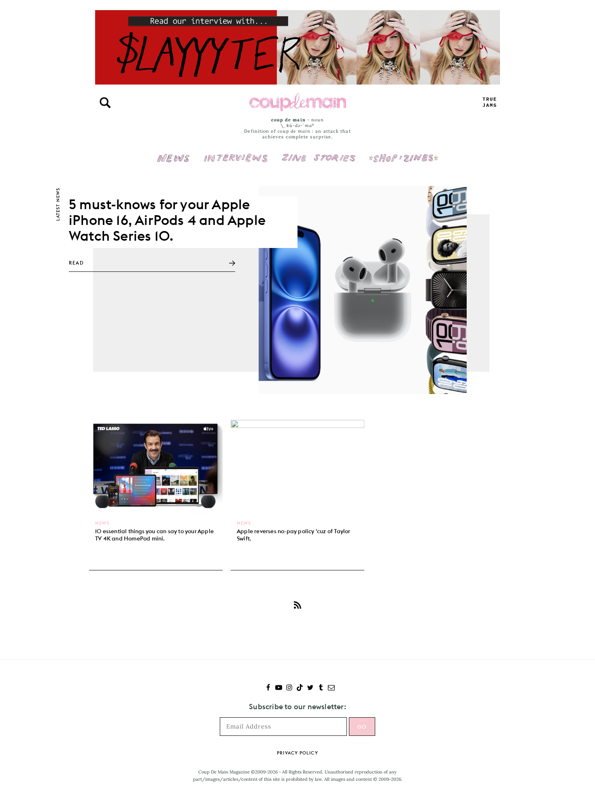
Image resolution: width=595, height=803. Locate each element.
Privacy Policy (297, 753)
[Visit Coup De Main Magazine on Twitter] (310, 688)
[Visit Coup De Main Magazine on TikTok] (300, 688)
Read (76, 263)
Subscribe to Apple (297, 605)
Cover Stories (318, 152)
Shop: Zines (403, 152)
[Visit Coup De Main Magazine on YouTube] (279, 688)
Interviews (236, 152)
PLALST (489, 102)
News (173, 162)
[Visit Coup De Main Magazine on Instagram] (289, 688)
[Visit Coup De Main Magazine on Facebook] (268, 688)
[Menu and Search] (105, 103)
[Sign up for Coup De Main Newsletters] (331, 688)
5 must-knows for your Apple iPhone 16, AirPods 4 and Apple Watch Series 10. (167, 219)
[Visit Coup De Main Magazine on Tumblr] (321, 688)
